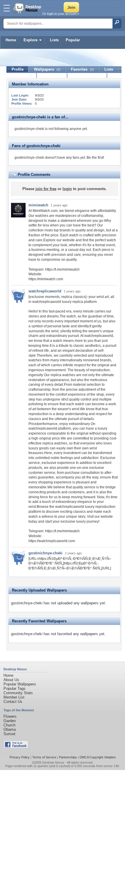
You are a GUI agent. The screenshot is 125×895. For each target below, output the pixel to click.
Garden (9, 721)
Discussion (52, 75)
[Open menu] (6, 8)
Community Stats (18, 693)
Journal (22, 75)
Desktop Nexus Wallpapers (27, 8)
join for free (45, 189)
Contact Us (12, 701)
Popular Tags (14, 688)
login (67, 189)
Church (9, 725)
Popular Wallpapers (19, 684)
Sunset (9, 734)
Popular (73, 40)
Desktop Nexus (53, 762)
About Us (11, 680)
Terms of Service (44, 757)
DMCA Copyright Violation (98, 757)
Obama (9, 729)
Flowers (10, 716)
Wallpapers (47, 69)
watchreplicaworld (44, 291)
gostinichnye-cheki (45, 553)
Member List (13, 697)
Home (11, 40)
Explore (31, 40)
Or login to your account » (60, 13)
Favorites (82, 69)
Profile (18, 69)
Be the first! (95, 158)
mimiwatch (38, 205)
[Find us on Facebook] (16, 747)
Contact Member (87, 75)
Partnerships (68, 757)
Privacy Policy (20, 757)
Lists (54, 40)
